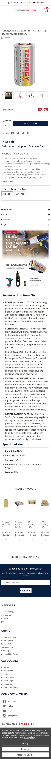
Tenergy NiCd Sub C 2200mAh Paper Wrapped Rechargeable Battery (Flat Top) (6, 524)
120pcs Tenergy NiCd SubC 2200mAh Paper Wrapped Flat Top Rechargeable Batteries (45, 524)
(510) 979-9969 (17, 3)
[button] (48, 522)
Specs (4, 214)
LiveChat (40, 3)
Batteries (5, 667)
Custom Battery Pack (10, 687)
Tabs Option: (14, 189)
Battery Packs (7, 670)
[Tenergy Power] (25, 10)
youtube (11, 711)
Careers (4, 618)
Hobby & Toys (7, 681)
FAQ (3, 622)
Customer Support (9, 637)
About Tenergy (7, 612)
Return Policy (7, 640)
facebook (11, 701)
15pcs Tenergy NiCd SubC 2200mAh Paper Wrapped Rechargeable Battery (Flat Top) (32, 524)
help (30, 3)
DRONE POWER (7, 677)
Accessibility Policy (9, 654)
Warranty (5, 651)
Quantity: (6, 120)
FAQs (3, 224)
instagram (12, 716)
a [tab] (12, 133)
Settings (25, 743)
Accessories (6, 684)
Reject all (25, 749)
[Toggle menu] (4, 9)
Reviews (5, 219)
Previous (2, 95)
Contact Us (6, 615)
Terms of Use (7, 647)
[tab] (8, 95)
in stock (7, 141)
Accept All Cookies (26, 754)
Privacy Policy (7, 644)
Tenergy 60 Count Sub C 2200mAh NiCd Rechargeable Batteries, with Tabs (19, 524)
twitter (10, 706)
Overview (6, 209)
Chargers (5, 674)
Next (48, 95)
